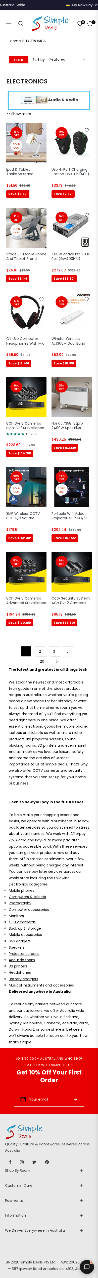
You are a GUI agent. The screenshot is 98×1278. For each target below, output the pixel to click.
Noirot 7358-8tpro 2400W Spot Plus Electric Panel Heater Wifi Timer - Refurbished (70, 426)
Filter (18, 59)
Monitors (16, 915)
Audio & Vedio (63, 100)
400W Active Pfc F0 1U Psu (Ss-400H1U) (71, 256)
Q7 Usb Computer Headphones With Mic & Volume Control (25, 341)
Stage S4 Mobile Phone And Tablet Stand (26, 256)
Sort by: (38, 59)
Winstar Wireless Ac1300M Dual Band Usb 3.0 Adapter (68, 341)
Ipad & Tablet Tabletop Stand (19, 171)
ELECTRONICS (34, 40)
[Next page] (56, 661)
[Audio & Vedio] (34, 99)
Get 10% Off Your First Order (49, 1076)
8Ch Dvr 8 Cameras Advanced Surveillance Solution (26, 601)
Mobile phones (21, 890)
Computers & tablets (27, 896)
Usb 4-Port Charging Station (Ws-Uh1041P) (70, 171)
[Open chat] (87, 1267)
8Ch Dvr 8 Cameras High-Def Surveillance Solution (25, 426)
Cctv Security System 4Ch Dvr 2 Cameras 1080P (71, 601)
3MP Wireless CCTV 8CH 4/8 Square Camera (23, 516)
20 (42, 661)
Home (15, 40)
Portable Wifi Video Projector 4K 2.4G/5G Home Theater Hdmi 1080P (70, 516)
